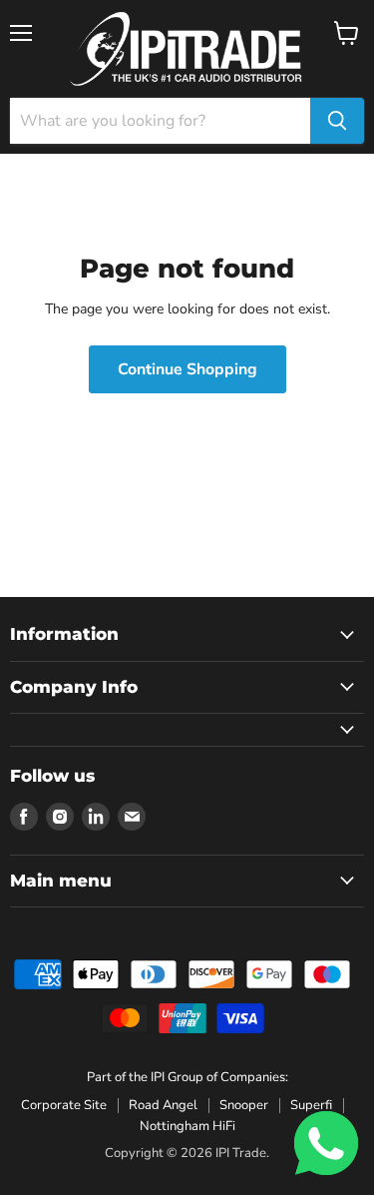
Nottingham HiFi (187, 1126)
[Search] (337, 121)
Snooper (243, 1105)
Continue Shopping (187, 369)
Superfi (311, 1105)
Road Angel (163, 1105)
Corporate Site (64, 1105)
